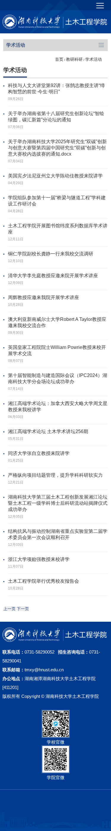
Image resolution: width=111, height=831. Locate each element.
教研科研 (74, 59)
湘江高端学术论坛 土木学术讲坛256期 (48, 431)
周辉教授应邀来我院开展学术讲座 (43, 297)
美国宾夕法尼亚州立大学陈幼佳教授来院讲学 (55, 175)
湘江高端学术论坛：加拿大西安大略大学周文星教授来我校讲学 (57, 406)
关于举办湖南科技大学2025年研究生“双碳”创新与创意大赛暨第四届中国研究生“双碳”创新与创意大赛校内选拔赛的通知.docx (57, 147)
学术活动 (93, 59)
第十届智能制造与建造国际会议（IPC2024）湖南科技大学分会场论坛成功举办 (57, 378)
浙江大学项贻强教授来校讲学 (39, 559)
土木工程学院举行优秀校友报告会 (43, 581)
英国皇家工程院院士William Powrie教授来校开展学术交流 (57, 350)
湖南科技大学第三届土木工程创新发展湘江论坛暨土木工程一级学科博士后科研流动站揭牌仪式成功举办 (57, 503)
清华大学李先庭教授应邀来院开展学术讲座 (53, 275)
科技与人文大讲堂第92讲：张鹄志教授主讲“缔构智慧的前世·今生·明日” (56, 88)
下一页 (23, 608)
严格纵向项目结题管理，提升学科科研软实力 (55, 475)
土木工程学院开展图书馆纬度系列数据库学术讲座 (57, 228)
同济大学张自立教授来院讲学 (39, 453)
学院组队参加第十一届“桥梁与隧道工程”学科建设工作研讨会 (57, 200)
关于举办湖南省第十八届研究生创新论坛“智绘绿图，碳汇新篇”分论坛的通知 (56, 116)
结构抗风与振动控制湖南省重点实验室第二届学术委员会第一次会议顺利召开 (57, 534)
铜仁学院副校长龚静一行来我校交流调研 (50, 253)
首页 (59, 59)
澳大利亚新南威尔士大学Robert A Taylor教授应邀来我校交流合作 (57, 322)
